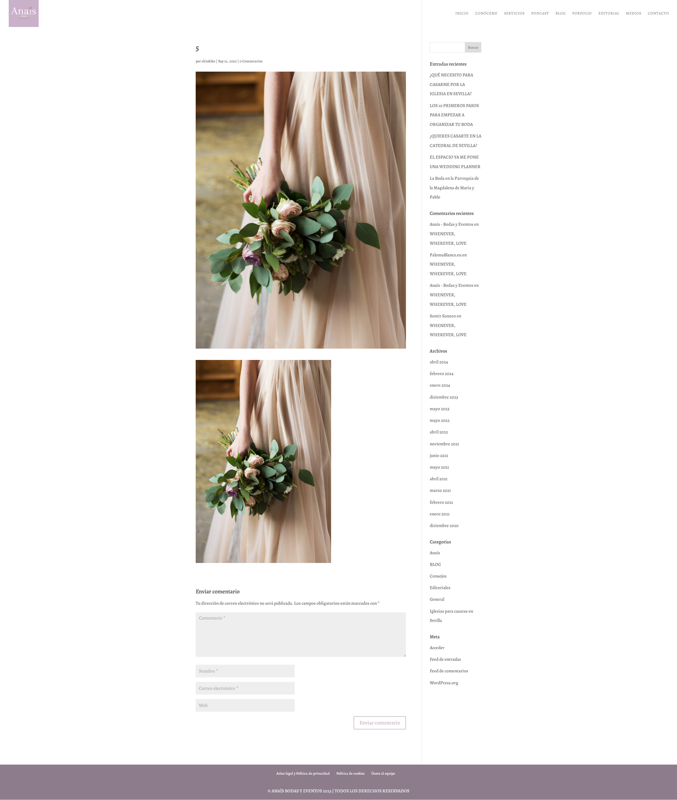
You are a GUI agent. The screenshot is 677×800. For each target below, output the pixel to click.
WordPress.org (444, 683)
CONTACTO (658, 14)
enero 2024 (440, 385)
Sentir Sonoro (443, 316)
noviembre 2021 (444, 444)
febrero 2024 (442, 374)
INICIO (462, 14)
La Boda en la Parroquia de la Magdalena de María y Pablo (454, 187)
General (437, 599)
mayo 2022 (440, 420)
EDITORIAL (608, 14)
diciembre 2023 (444, 397)
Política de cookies (350, 773)
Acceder (437, 648)
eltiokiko (208, 61)
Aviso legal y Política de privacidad (303, 773)
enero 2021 (440, 514)
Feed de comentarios (449, 671)
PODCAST (540, 14)
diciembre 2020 (444, 525)
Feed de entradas (445, 659)
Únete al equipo (383, 773)
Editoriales (440, 588)
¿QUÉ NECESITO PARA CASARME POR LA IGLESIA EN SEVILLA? (451, 84)
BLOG (561, 14)
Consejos (438, 576)
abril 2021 (438, 479)
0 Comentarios (251, 61)
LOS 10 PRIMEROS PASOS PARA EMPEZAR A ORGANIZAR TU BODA (454, 115)
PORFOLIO (582, 14)
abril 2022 (439, 432)
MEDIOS (633, 14)
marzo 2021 (440, 490)
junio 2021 (439, 455)
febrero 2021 (441, 502)
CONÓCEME (486, 14)
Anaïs (435, 553)
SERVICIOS (514, 14)
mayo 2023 (439, 409)
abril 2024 (439, 362)
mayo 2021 (439, 467)
